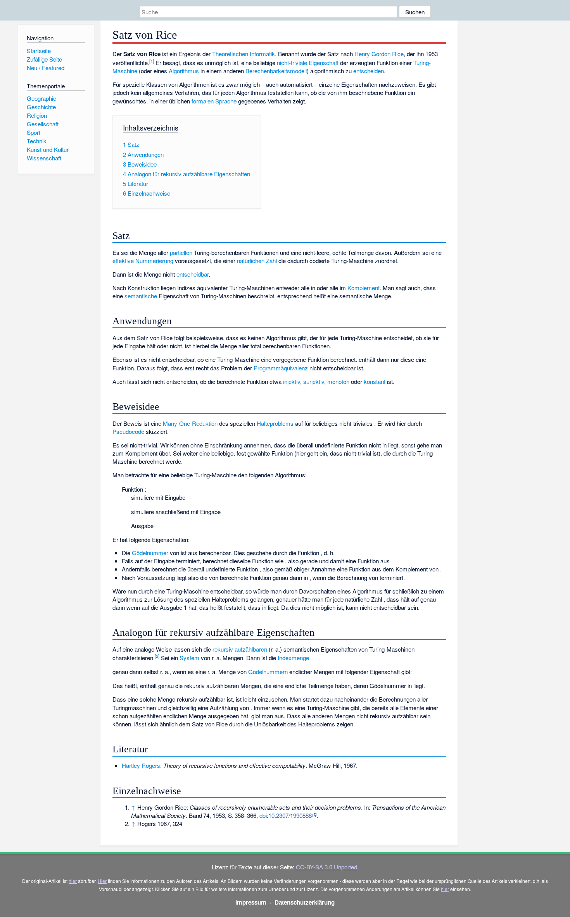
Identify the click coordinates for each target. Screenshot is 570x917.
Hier (102, 880)
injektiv (291, 381)
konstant (374, 381)
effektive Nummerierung (142, 260)
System (189, 658)
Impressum (250, 902)
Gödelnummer (150, 553)
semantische (140, 296)
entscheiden (368, 71)
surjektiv (313, 381)
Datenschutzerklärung (305, 902)
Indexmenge (293, 658)
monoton (338, 381)
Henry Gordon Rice (379, 54)
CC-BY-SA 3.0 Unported (326, 867)
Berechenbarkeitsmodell (276, 71)
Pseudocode (128, 431)
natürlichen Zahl (257, 260)
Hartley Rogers (141, 765)
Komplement (363, 288)
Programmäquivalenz (281, 368)
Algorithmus (184, 71)
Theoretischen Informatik (243, 54)
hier (73, 880)
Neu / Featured (45, 68)
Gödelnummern (268, 672)
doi (263, 815)
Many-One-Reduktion (190, 423)
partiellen (181, 252)
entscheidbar (192, 274)
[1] (151, 61)
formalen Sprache (214, 101)
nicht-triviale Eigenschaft (308, 62)
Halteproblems (275, 423)
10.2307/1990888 (290, 815)
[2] (157, 656)
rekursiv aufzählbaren (239, 649)
